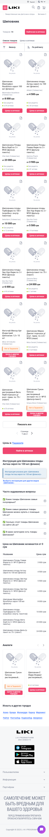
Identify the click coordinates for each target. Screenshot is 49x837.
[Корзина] (44, 7)
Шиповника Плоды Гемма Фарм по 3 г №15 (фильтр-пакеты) (36, 149)
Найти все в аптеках (35, 32)
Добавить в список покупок (20, 54)
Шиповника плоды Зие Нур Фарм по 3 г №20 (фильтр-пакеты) (12, 273)
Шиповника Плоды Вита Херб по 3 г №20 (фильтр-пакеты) (11, 149)
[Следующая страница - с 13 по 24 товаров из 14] (32, 433)
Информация (9, 779)
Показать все (24, 424)
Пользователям (11, 772)
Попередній (38, 645)
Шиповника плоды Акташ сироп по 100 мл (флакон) (36, 84)
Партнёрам (8, 787)
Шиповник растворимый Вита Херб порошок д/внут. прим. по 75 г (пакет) (11, 395)
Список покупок (38, 7)
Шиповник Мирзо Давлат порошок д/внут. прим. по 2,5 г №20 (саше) (36, 335)
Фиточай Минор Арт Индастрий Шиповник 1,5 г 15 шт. (12, 334)
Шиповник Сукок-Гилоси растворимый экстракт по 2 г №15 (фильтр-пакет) (36, 394)
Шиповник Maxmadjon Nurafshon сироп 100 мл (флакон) (12, 85)
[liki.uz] (14, 8)
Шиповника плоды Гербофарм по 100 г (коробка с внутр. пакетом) (11, 212)
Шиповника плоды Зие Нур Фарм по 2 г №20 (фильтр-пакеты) (36, 212)
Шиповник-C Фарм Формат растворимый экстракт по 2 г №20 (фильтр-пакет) (35, 675)
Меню (5, 7)
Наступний (43, 645)
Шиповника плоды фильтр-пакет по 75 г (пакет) (37, 272)
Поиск (33, 7)
